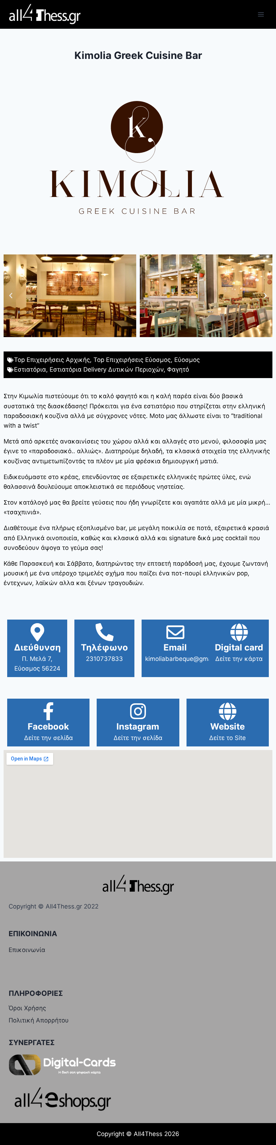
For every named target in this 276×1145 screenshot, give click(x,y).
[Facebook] (49, 711)
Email (175, 647)
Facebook (48, 726)
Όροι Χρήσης (27, 1008)
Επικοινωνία (27, 949)
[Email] (175, 632)
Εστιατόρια (30, 369)
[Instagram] (138, 711)
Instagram (137, 726)
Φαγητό (178, 369)
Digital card (239, 647)
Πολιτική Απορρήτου (39, 1020)
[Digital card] (239, 632)
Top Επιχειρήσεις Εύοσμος (132, 359)
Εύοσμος (187, 359)
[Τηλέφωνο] (105, 632)
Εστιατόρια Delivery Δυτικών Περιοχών (107, 369)
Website (227, 726)
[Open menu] (260, 14)
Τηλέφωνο (104, 647)
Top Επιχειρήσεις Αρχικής (52, 359)
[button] (10, 295)
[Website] (227, 711)
